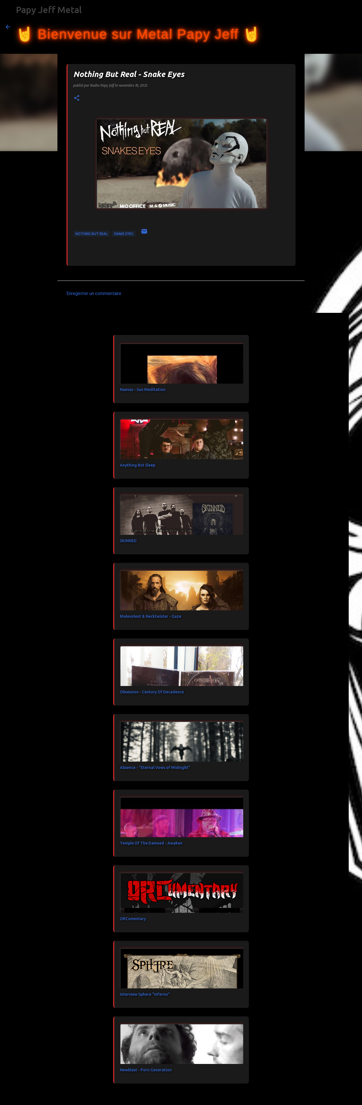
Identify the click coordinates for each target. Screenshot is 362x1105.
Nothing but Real (91, 234)
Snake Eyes (123, 234)
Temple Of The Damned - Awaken (151, 843)
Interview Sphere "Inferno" (145, 994)
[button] (76, 98)
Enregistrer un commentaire (93, 293)
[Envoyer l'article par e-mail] (144, 233)
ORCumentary (133, 918)
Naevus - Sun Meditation (142, 389)
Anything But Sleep (137, 465)
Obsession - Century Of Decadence (152, 692)
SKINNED (128, 540)
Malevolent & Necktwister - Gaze (150, 616)
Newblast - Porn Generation (146, 1070)
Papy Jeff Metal (49, 10)
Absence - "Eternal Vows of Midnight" (155, 767)
